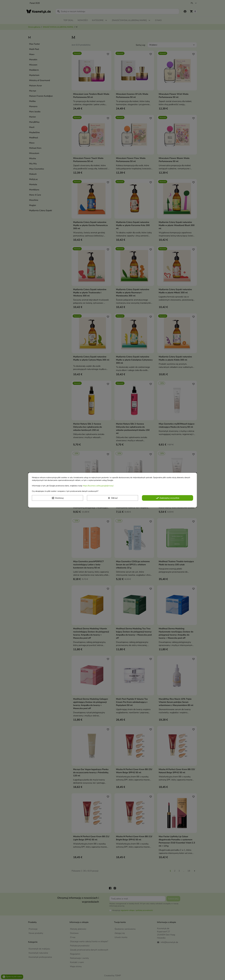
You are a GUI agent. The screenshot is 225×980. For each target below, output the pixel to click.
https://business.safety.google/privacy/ (98, 485)
